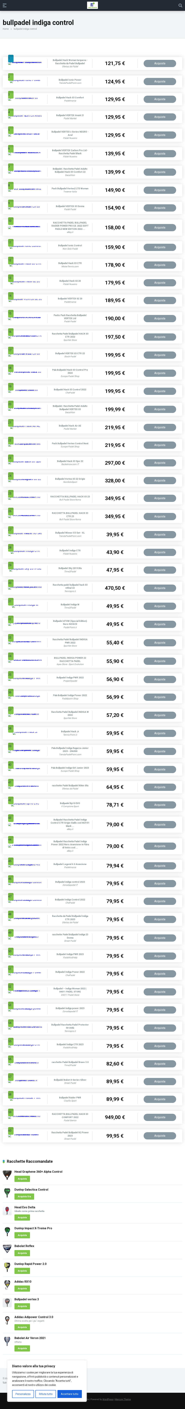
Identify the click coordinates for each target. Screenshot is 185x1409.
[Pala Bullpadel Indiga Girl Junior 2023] (25, 768)
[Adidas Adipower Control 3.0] (7, 1324)
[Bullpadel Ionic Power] (25, 80)
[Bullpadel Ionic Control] (25, 246)
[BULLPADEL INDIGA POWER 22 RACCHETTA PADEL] (25, 659)
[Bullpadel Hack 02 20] (25, 281)
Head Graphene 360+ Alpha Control (38, 1171)
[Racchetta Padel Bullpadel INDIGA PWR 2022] (25, 641)
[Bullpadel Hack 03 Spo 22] (25, 461)
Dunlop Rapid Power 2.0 (30, 1264)
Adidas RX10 (22, 1281)
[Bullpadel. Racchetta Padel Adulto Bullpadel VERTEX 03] (25, 408)
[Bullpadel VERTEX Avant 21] (25, 115)
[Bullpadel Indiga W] (25, 604)
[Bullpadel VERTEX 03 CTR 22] (25, 353)
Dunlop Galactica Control (31, 1189)
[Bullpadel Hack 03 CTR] (25, 263)
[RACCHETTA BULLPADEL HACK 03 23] (25, 496)
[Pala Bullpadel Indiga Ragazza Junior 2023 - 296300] (25, 750)
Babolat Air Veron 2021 (30, 1338)
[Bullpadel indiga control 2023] (25, 882)
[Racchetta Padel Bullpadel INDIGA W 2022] (25, 713)
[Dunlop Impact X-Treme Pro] (7, 1235)
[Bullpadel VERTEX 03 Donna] (25, 206)
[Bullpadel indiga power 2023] (25, 1008)
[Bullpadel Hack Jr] (25, 732)
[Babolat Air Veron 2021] (7, 1345)
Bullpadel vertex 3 (26, 1299)
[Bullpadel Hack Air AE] (25, 426)
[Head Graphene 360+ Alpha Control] (7, 1178)
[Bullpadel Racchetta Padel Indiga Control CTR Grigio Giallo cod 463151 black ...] (25, 823)
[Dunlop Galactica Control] (7, 1196)
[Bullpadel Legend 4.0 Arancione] (25, 864)
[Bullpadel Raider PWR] (25, 1097)
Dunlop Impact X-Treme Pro (33, 1228)
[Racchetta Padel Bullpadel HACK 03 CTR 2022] (25, 335)
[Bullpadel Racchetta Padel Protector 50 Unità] (25, 1026)
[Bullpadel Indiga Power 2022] (25, 972)
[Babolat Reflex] (7, 1253)
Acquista (159, 63)
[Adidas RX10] (7, 1288)
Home (6, 29)
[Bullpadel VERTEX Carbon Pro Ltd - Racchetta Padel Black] (25, 152)
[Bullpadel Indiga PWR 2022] (25, 678)
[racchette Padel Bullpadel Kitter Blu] (25, 785)
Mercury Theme (123, 1399)
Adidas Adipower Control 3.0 (33, 1317)
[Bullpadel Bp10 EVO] (25, 803)
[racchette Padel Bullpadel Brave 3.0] (25, 1062)
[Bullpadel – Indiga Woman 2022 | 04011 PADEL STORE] (25, 990)
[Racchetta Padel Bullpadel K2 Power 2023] (25, 1134)
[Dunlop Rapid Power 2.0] (7, 1270)
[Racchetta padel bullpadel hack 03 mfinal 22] (25, 586)
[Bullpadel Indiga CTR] (25, 551)
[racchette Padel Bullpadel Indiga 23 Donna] (25, 936)
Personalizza (23, 1394)
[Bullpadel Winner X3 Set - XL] (25, 533)
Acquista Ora (24, 1196)
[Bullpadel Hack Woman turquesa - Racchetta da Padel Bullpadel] (25, 62)
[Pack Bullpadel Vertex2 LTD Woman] (25, 188)
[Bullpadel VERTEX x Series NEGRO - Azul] (25, 133)
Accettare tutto (69, 1394)
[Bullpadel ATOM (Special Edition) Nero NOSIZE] (25, 622)
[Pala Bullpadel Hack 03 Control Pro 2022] (25, 371)
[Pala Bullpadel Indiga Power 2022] (25, 695)
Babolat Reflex (24, 1246)
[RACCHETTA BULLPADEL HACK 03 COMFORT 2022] (25, 1116)
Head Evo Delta (24, 1207)
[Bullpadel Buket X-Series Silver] (25, 1080)
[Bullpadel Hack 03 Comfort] (25, 97)
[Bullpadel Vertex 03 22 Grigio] (25, 479)
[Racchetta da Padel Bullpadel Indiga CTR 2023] (25, 918)
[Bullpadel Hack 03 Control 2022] (25, 389)
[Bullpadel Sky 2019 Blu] (25, 568)
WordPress (107, 1399)
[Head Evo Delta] (7, 1214)
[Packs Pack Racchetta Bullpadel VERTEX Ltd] (25, 317)
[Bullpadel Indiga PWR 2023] (25, 954)
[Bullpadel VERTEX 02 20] (25, 299)
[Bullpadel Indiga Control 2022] (25, 899)
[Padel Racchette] (92, 5)
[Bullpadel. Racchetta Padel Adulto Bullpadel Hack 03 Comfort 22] (25, 170)
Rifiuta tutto (46, 1394)
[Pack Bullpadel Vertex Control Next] (25, 443)
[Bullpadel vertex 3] (7, 1306)
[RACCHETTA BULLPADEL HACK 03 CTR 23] (25, 515)
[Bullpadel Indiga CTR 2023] (25, 1044)
